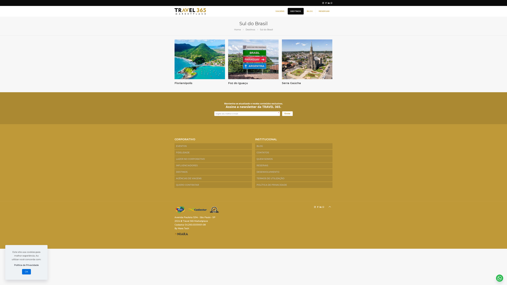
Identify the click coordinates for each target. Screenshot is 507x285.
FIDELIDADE (183, 152)
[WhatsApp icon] (331, 3)
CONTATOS (263, 152)
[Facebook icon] (326, 3)
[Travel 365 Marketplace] (190, 11)
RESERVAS (262, 165)
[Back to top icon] (329, 207)
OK (26, 271)
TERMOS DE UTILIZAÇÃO (270, 178)
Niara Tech (183, 228)
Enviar (287, 113)
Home (237, 29)
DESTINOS (181, 172)
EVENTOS (181, 146)
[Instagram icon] (323, 3)
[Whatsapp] (499, 278)
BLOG (260, 146)
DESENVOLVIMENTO (268, 172)
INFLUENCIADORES (187, 165)
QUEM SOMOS (265, 159)
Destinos (250, 29)
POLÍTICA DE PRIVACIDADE (272, 185)
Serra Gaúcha (291, 83)
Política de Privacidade (26, 265)
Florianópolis (183, 83)
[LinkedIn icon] (329, 3)
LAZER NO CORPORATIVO (190, 159)
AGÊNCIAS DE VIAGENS (188, 178)
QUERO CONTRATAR (187, 185)
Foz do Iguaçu (238, 83)
